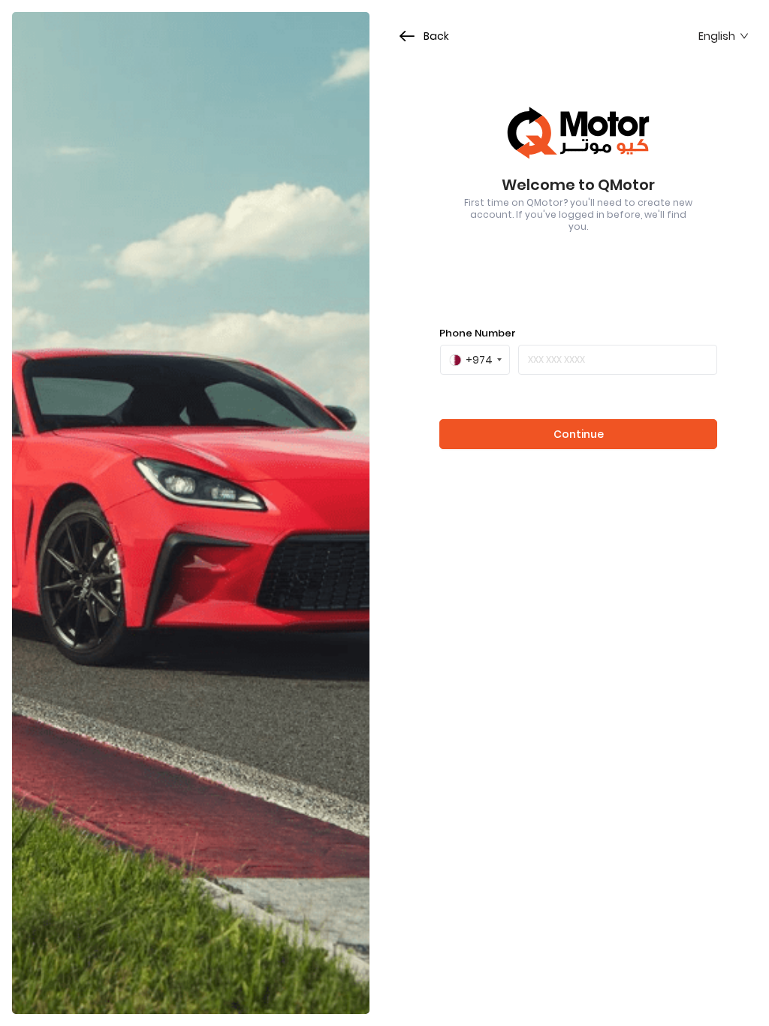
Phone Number (477, 333)
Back (436, 36)
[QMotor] (578, 133)
